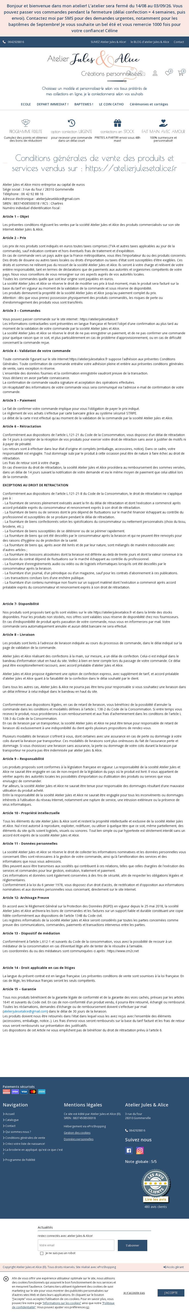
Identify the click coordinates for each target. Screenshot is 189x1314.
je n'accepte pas (134, 1293)
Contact (179, 42)
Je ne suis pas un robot (60, 1253)
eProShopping (106, 1267)
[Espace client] (154, 73)
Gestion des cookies (77, 1133)
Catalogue (12, 1120)
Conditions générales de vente (25, 1138)
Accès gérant (175, 1267)
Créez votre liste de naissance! (25, 1144)
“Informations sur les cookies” (61, 1303)
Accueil (10, 1114)
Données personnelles (78, 1139)
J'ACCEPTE (171, 1293)
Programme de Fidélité (20, 1160)
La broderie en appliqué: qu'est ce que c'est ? (33, 1152)
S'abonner (132, 1245)
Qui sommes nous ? (18, 1132)
